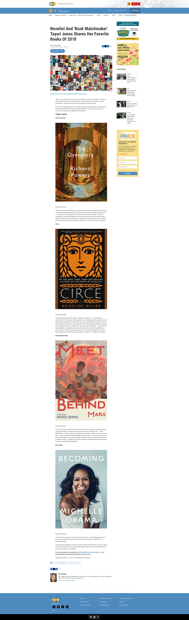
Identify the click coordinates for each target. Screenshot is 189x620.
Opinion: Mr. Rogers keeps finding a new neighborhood (132, 105)
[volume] (55, 10)
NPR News (129, 74)
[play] (50, 11)
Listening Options (84, 601)
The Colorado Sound (124, 605)
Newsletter (73, 15)
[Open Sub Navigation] (53, 15)
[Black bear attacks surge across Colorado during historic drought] (121, 91)
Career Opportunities (85, 605)
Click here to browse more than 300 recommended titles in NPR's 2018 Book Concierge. (68, 94)
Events (121, 15)
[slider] (57, 10)
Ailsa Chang (58, 45)
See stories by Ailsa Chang (66, 580)
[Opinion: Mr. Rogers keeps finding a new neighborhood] (121, 104)
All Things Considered (60, 563)
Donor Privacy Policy (104, 605)
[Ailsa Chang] (53, 577)
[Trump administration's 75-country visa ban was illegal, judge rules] (121, 76)
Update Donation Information (126, 598)
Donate (136, 4)
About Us (82, 598)
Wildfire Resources (131, 15)
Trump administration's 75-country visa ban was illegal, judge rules (132, 79)
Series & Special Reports (85, 15)
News (128, 88)
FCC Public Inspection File (105, 598)
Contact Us (121, 601)
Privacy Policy (103, 601)
